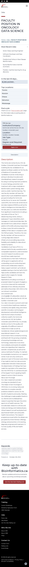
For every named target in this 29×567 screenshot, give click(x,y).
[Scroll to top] (25, 563)
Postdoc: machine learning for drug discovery (14, 71)
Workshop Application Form (9, 508)
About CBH (4, 531)
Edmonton (5, 100)
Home (3, 40)
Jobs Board (4, 520)
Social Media (4, 548)
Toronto (4, 90)
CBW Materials (5, 510)
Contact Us (5, 540)
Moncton (5, 93)
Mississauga (6, 103)
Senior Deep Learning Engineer (13, 51)
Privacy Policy (19, 559)
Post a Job (4, 518)
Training (4, 502)
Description (14, 154)
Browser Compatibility (7, 561)
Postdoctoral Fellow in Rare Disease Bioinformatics (14, 60)
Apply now (14, 147)
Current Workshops (6, 505)
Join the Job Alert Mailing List (14, 482)
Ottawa (4, 97)
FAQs (2, 535)
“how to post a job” (17, 110)
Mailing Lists (4, 546)
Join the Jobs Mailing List (8, 523)
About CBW (4, 533)
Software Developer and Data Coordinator (12, 55)
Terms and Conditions (7, 559)
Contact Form (5, 543)
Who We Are (6, 528)
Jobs (8, 40)
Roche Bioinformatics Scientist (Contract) (12, 65)
